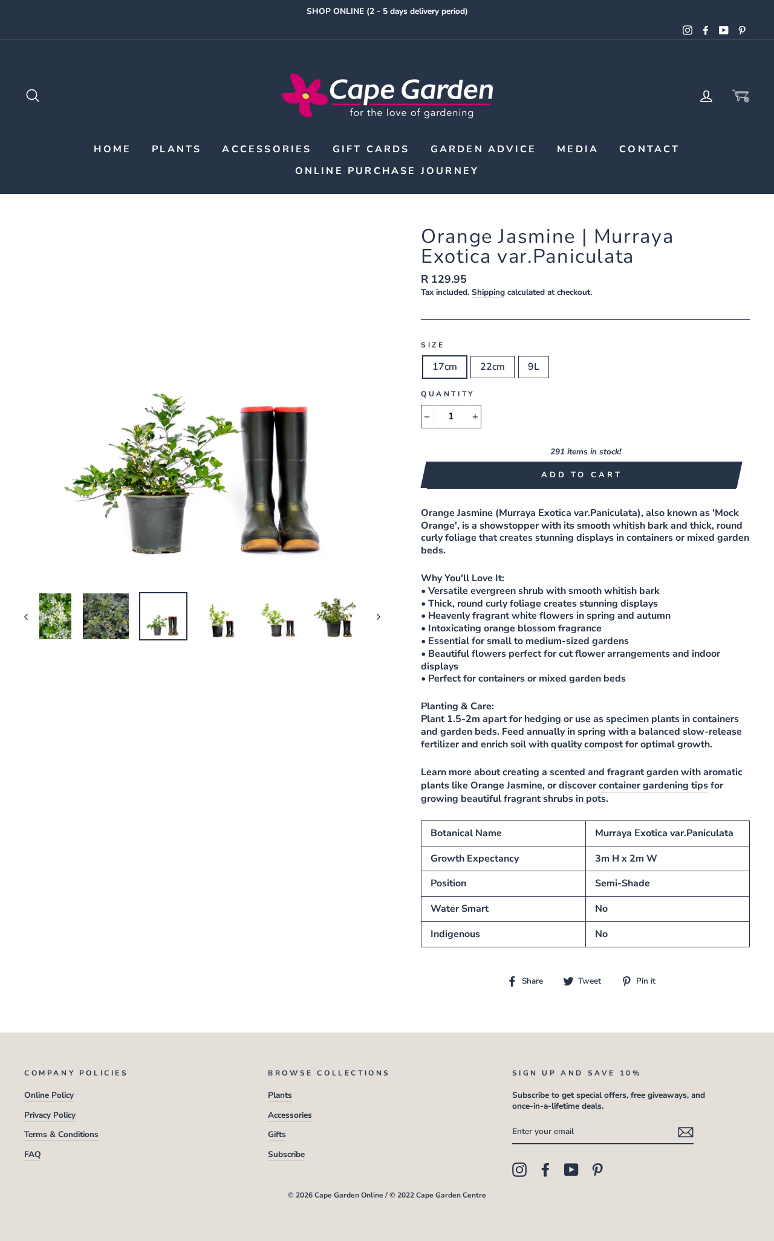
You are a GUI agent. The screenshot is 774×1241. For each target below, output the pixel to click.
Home (112, 149)
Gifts (277, 1134)
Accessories (266, 149)
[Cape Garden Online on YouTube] (571, 1169)
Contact (649, 149)
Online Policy (49, 1095)
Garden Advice (484, 149)
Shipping (488, 292)
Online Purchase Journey (387, 171)
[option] (387, 11)
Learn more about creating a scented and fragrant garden (549, 772)
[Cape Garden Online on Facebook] (545, 1169)
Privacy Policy (50, 1115)
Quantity (448, 394)
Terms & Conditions (61, 1134)
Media (578, 149)
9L (533, 366)
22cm (492, 366)
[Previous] (31, 616)
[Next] (372, 616)
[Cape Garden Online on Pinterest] (597, 1169)
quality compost (587, 744)
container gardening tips (653, 785)
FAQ (32, 1154)
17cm (444, 366)
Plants (176, 149)
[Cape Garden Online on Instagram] (519, 1169)
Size (432, 345)
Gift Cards (371, 149)
